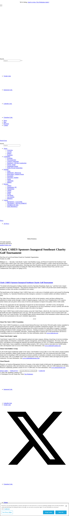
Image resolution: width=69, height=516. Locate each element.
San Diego (10, 195)
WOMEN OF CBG (13, 205)
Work (8, 171)
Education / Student (12, 177)
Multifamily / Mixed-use (14, 172)
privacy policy (4, 370)
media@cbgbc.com (5, 245)
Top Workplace (28, 374)
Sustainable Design (12, 166)
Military (9, 182)
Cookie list (42, 370)
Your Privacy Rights (28, 370)
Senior (9, 179)
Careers (6, 200)
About (5, 148)
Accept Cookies (48, 512)
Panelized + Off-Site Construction (16, 163)
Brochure (6, 123)
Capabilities (7, 156)
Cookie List (7, 509)
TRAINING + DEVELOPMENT (17, 203)
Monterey (10, 198)
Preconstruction (11, 160)
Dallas (9, 193)
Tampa (9, 192)
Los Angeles (10, 197)
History (9, 153)
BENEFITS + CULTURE (14, 201)
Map (5, 122)
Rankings (10, 155)
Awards (9, 151)
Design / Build (11, 164)
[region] (34, 509)
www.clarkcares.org (52, 333)
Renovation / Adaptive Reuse (15, 174)
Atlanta (9, 190)
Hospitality (10, 176)
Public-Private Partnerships (14, 168)
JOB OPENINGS (12, 206)
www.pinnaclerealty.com (58, 367)
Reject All (61, 512)
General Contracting (13, 161)
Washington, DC (12, 187)
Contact (6, 125)
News (5, 120)
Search (2, 59)
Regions (6, 184)
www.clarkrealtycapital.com (53, 345)
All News (6, 223)
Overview (10, 150)
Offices (9, 185)
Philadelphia (10, 189)
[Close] (66, 506)
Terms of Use (14, 370)
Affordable (10, 181)
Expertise (9, 158)
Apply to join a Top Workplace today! (38, 2)
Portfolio (6, 169)
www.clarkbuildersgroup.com (30, 358)
